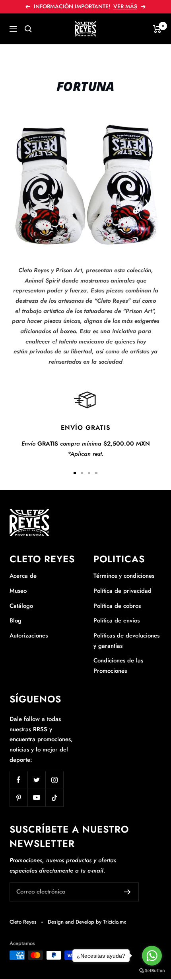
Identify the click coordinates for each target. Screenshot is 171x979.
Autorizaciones (29, 635)
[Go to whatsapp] (152, 956)
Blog (15, 620)
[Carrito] (157, 29)
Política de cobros (117, 605)
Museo (18, 590)
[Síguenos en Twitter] (36, 780)
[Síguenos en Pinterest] (18, 797)
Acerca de (23, 575)
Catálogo (21, 605)
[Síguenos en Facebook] (18, 780)
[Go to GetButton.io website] (152, 970)
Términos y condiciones (123, 575)
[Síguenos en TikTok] (54, 797)
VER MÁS (125, 6)
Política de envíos (116, 620)
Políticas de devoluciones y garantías (126, 640)
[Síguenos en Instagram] (54, 780)
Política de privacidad (122, 590)
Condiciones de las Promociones (118, 665)
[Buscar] (28, 28)
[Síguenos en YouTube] (36, 797)
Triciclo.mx (114, 922)
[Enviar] (127, 892)
